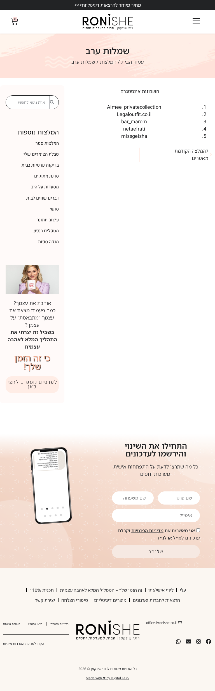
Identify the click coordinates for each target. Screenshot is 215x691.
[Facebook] (208, 641)
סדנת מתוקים (46, 176)
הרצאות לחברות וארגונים (156, 600)
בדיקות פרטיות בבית (40, 165)
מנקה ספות (48, 241)
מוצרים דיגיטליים (110, 600)
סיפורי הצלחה (74, 600)
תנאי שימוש (35, 624)
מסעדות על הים (45, 187)
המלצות (108, 61)
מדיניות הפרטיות (147, 530)
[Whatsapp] (179, 641)
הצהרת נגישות (11, 624)
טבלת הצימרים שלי (41, 154)
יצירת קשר (45, 600)
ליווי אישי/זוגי (161, 590)
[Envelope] (188, 641)
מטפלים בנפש (45, 231)
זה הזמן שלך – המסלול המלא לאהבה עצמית (101, 590)
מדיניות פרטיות (59, 624)
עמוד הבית (132, 61)
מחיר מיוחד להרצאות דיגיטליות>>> (107, 5)
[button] (42, 509)
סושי (54, 209)
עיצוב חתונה (47, 220)
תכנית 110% (42, 590)
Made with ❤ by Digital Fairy (107, 678)
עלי (183, 590)
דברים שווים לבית (42, 198)
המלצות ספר (47, 143)
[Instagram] (198, 641)
